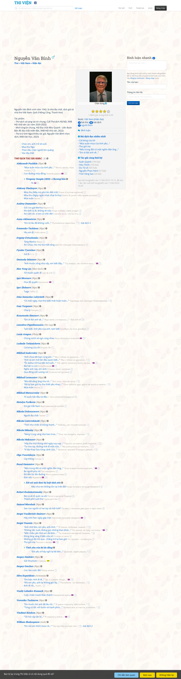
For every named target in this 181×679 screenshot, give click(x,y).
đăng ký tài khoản (137, 78)
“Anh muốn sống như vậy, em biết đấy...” (60, 263)
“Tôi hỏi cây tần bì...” (44, 616)
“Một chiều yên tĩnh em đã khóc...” (58, 533)
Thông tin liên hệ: (135, 92)
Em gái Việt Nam (44, 406)
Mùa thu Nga (28, 146)
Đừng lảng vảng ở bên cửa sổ (46, 536)
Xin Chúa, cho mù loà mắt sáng (54, 244)
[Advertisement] (90, 31)
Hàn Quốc (37, 268)
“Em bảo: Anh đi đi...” (45, 579)
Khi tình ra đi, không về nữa (51, 210)
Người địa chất (34, 415)
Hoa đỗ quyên (36, 282)
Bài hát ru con (38, 365)
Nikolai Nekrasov (25, 439)
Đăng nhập (160, 8)
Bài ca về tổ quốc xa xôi (47, 496)
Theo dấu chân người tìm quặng (38, 150)
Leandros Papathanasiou (29, 324)
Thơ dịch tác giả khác (28, 158)
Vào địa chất (28, 153)
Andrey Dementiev (26, 203)
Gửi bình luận (133, 103)
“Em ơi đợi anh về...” (89, 152)
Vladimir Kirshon (25, 612)
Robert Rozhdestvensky (29, 492)
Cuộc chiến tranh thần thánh (47, 595)
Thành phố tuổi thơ (40, 498)
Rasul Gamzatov (25, 464)
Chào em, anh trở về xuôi (34, 143)
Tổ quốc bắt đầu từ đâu (49, 396)
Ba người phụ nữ (39, 471)
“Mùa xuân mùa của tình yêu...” (94, 143)
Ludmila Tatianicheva (28, 343)
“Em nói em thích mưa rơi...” (51, 626)
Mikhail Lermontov (26, 377)
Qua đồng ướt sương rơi (46, 372)
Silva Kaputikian (25, 575)
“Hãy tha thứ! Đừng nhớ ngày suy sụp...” (61, 443)
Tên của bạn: (132, 82)
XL (32, 182)
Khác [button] (150, 8)
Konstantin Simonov (27, 315)
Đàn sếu (32, 477)
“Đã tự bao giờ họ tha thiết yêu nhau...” (66, 384)
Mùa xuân (32, 198)
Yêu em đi (34, 232)
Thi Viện (22, 2)
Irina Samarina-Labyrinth (30, 296)
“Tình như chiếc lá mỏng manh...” (55, 424)
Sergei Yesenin (24, 523)
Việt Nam (89, 119)
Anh (43, 621)
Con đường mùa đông (42, 173)
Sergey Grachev (24, 566)
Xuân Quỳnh (85, 161)
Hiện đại (99, 119)
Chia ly (31, 310)
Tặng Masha (33, 241)
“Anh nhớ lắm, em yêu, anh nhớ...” (55, 527)
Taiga (29, 291)
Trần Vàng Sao (86, 173)
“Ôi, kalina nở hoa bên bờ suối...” (58, 362)
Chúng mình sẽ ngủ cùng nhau (51, 338)
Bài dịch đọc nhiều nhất (93, 136)
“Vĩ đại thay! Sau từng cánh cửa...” (59, 449)
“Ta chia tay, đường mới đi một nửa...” (57, 446)
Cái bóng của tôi (87, 140)
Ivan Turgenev (24, 306)
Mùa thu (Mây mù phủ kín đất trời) (53, 192)
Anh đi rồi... (33, 585)
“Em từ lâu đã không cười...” (50, 223)
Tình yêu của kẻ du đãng (39, 547)
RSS (165, 677)
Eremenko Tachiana (27, 228)
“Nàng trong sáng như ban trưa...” (55, 434)
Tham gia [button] (140, 8)
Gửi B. (29, 254)
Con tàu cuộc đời (39, 570)
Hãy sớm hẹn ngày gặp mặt (52, 517)
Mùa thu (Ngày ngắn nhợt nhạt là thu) (60, 195)
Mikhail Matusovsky (27, 392)
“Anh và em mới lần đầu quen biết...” (55, 359)
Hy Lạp (48, 324)
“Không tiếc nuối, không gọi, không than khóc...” (63, 530)
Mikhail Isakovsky (26, 352)
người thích (86, 125)
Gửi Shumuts (35, 560)
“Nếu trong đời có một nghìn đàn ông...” (99, 149)
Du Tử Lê (83, 167)
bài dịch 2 (86, 223)
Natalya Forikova (25, 402)
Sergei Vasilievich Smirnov (30, 513)
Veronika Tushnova (27, 600)
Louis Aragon (23, 334)
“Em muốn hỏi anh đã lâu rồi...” (55, 604)
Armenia (40, 575)
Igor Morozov (23, 278)
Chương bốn (58, 178)
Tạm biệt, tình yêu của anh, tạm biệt (55, 328)
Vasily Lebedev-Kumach (29, 590)
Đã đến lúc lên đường (44, 474)
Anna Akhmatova (26, 219)
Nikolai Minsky (24, 430)
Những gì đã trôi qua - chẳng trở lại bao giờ (57, 539)
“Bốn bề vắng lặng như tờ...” (50, 381)
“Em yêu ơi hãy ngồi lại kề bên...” (59, 551)
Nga (41, 163)
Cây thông (32, 458)
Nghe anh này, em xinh (47, 369)
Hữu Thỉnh (84, 164)
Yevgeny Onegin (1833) (38, 178)
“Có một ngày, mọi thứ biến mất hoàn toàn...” (66, 300)
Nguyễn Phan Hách (88, 170)
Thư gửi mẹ (84, 146)
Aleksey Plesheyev (26, 188)
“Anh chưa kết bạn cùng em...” (52, 356)
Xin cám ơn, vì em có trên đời (51, 213)
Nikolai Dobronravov (27, 411)
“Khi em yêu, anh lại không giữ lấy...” (55, 582)
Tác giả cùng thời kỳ (91, 158)
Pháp (35, 334)
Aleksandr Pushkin (26, 163)
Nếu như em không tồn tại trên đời (65, 486)
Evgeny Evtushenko (27, 237)
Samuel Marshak (25, 504)
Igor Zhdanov (23, 287)
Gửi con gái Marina (37, 207)
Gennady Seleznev (26, 259)
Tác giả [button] (121, 8)
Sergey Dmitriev (25, 556)
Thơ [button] (130, 8)
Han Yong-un (23, 268)
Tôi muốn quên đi (38, 272)
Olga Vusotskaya (25, 454)
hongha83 (89, 180)
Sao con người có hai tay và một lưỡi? (63, 508)
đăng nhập (150, 78)
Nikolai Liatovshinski (28, 420)
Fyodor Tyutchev (25, 250)
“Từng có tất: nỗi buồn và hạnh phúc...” (60, 607)
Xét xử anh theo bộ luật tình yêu (43, 482)
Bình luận (85, 130)
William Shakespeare (27, 621)
